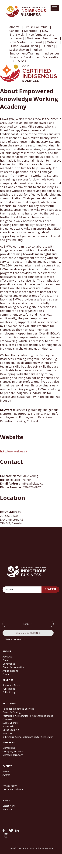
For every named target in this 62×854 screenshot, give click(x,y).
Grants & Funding (12, 712)
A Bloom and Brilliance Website (38, 848)
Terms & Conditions (13, 789)
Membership (9, 747)
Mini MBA (8, 733)
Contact (7, 674)
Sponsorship (9, 726)
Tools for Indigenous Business (18, 708)
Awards (6, 774)
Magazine (8, 809)
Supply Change (10, 722)
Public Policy (9, 692)
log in (28, 623)
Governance (9, 663)
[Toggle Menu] (54, 7)
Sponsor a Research (13, 685)
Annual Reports (10, 670)
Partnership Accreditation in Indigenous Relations (28, 715)
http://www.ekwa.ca (13, 451)
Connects (7, 719)
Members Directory (13, 754)
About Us (7, 656)
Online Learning (11, 729)
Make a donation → (15, 639)
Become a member (28, 632)
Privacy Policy (10, 785)
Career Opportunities (13, 667)
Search (50, 589)
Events (6, 771)
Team (6, 660)
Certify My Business (13, 751)
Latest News (9, 805)
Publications (9, 688)
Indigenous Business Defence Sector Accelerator (28, 736)
